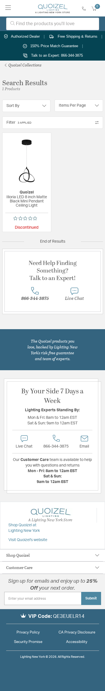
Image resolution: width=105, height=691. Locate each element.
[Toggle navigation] (8, 8)
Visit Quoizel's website (27, 540)
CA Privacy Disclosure (77, 632)
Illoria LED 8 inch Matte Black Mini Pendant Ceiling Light (26, 201)
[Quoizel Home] (52, 8)
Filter (18, 123)
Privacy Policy (28, 632)
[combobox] (52, 24)
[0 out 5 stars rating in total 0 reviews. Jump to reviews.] (26, 218)
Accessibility (76, 642)
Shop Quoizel (18, 555)
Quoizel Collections (24, 65)
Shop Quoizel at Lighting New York (24, 528)
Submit (91, 598)
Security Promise (28, 642)
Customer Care (19, 567)
